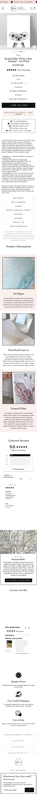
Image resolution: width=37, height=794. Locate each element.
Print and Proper (18, 770)
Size (18, 79)
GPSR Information (18, 226)
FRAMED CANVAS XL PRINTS (18, 210)
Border (18, 95)
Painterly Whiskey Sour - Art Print (9, 651)
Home (18, 55)
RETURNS (18, 218)
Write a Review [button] (19, 469)
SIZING (18, 206)
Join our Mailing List (18, 753)
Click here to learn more (18, 580)
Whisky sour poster (13, 638)
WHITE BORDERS (18, 202)
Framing (18, 87)
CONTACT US (18, 222)
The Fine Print (18, 747)
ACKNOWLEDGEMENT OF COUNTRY (18, 734)
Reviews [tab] (7, 475)
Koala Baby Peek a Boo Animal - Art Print (10, 497)
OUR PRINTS (18, 198)
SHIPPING (18, 214)
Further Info (18, 741)
